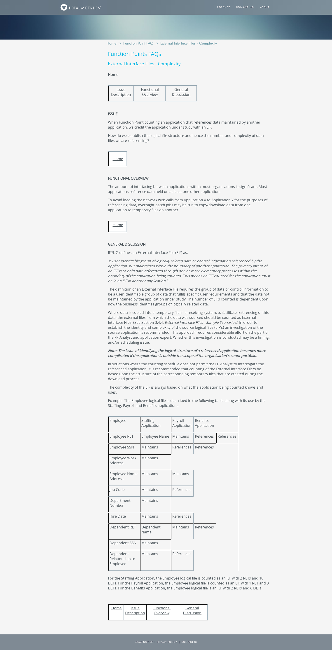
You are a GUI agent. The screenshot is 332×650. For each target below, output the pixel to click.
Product (223, 7)
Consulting (245, 7)
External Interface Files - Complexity (188, 43)
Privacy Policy (167, 642)
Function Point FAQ (138, 43)
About (264, 7)
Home (111, 43)
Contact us (189, 642)
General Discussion (181, 92)
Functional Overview (150, 92)
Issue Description (121, 92)
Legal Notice (144, 642)
